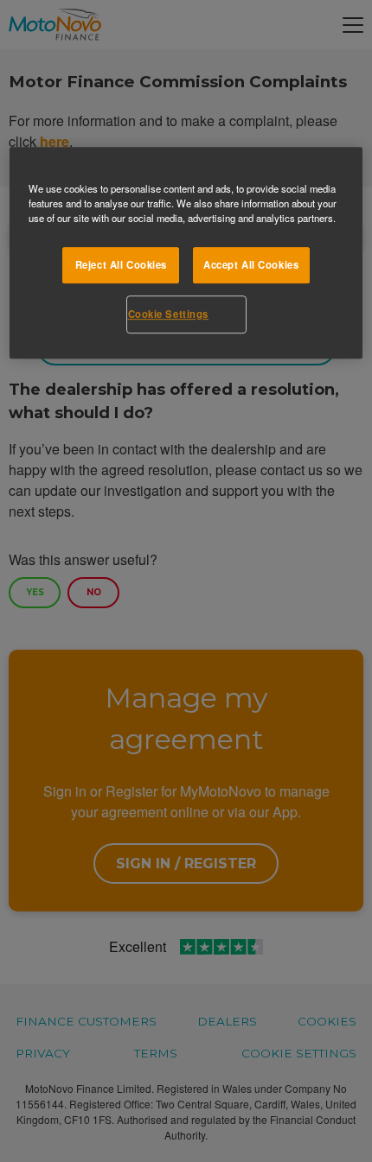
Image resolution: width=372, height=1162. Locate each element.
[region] (186, 253)
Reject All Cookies (121, 264)
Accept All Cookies (250, 264)
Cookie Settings (168, 314)
